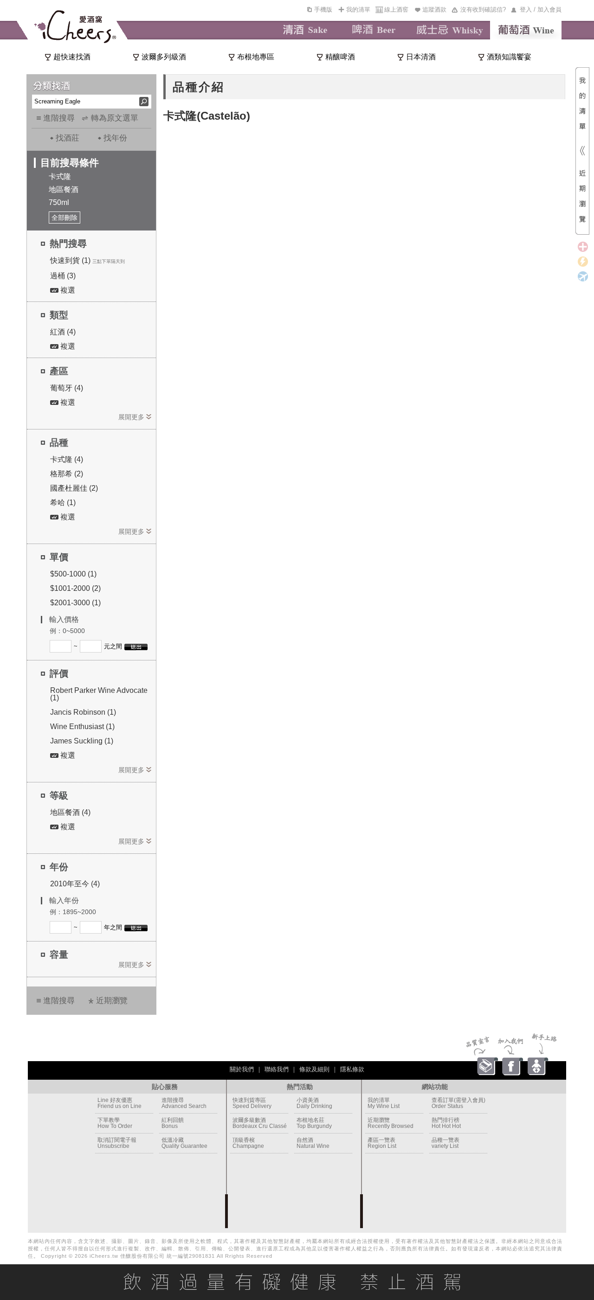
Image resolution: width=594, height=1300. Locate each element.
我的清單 (358, 9)
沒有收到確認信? (483, 9)
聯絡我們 (277, 1069)
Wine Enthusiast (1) (82, 726)
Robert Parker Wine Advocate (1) (99, 694)
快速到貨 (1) (70, 260)
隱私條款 (352, 1069)
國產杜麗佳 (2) (74, 488)
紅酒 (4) (63, 332)
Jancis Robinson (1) (83, 712)
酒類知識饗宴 (509, 57)
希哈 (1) (63, 502)
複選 (66, 290)
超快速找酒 (71, 57)
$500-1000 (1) (73, 574)
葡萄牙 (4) (66, 388)
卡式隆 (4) (66, 459)
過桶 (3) (63, 276)
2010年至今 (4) (75, 884)
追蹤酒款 (434, 9)
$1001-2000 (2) (75, 588)
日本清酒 (421, 57)
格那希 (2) (66, 474)
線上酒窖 (396, 9)
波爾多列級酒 (164, 57)
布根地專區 (255, 57)
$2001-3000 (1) (75, 603)
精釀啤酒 (340, 57)
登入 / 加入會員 (541, 9)
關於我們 (242, 1069)
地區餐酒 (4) (70, 812)
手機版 (323, 9)
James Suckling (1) (81, 741)
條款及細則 (314, 1069)
